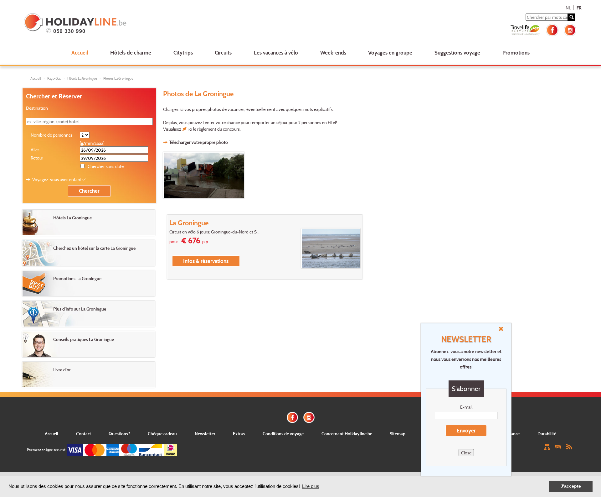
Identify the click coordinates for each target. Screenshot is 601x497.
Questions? (119, 433)
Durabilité (546, 433)
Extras (239, 433)
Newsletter (205, 433)
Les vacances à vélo (276, 52)
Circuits (223, 52)
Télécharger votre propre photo (198, 142)
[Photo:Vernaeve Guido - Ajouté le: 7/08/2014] (204, 175)
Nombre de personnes (52, 135)
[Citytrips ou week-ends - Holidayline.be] (136, 23)
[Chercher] (571, 17)
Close (466, 452)
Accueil (79, 52)
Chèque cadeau (162, 433)
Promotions (516, 52)
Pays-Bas (54, 78)
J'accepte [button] (571, 486)
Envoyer (466, 430)
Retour (37, 157)
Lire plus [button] (310, 486)
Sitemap (397, 433)
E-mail (466, 407)
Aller (35, 149)
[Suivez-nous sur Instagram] (570, 29)
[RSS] (569, 446)
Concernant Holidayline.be (346, 433)
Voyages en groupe (390, 52)
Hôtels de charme (130, 52)
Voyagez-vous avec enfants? (58, 179)
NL (568, 7)
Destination (37, 108)
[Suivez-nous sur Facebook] (552, 29)
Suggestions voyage (457, 52)
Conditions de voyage (283, 433)
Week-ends (333, 52)
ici (190, 129)
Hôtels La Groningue (82, 78)
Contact (83, 433)
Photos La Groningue (118, 78)
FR (579, 7)
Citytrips (183, 52)
